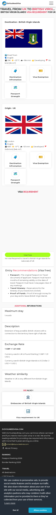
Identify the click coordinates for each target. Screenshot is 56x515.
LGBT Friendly (8, 476)
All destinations (8, 472)
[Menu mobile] (51, 4)
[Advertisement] (28, 222)
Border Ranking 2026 (11, 462)
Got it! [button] (16, 510)
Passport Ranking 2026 (12, 458)
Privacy (14, 448)
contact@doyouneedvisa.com (17, 444)
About (7, 448)
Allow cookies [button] (40, 510)
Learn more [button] (9, 503)
